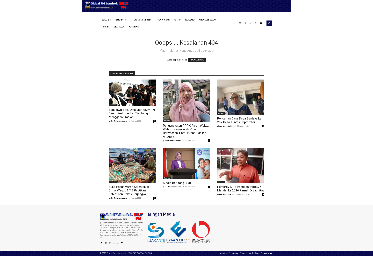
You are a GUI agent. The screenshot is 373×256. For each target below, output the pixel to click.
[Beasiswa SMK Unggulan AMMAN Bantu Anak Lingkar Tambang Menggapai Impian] (132, 93)
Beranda (113, 105)
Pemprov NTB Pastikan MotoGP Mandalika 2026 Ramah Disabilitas (240, 188)
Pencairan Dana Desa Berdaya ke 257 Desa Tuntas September (239, 120)
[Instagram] (240, 23)
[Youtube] (261, 23)
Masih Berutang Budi (177, 183)
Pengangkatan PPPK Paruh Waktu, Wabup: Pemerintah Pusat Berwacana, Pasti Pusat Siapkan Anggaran (186, 131)
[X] (250, 23)
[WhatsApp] (255, 23)
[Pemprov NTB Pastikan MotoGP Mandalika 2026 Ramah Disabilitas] (240, 165)
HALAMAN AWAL (197, 60)
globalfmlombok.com (118, 121)
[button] (269, 23)
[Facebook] (234, 23)
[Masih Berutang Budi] (186, 163)
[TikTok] (245, 23)
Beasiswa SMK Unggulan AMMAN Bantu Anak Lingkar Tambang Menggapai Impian (132, 113)
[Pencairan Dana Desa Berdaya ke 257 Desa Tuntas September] (240, 97)
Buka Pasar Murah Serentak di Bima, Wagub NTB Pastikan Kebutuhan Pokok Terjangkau (129, 190)
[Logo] (108, 5)
